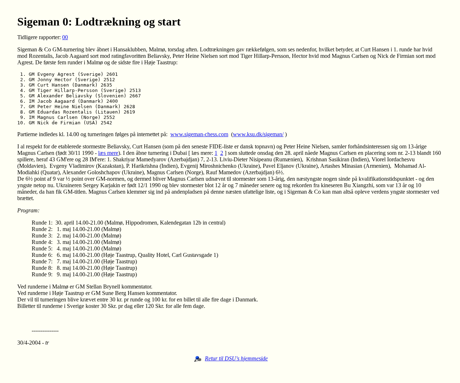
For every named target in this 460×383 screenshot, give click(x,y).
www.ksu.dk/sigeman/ (258, 134)
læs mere (108, 153)
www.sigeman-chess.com (199, 134)
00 (65, 37)
